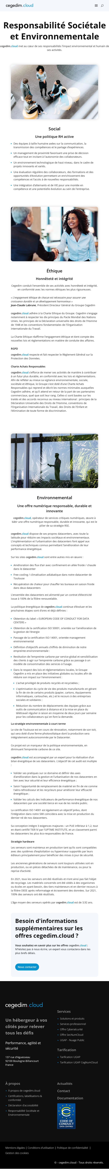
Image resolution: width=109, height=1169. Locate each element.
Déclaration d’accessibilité (23, 1105)
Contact (63, 1090)
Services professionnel (73, 1024)
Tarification (66, 1049)
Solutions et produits (72, 1018)
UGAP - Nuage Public (72, 1040)
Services (64, 1011)
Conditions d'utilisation (41, 1148)
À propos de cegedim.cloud (24, 1090)
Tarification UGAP (70, 1057)
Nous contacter (27, 967)
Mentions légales (15, 1148)
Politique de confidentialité (72, 1148)
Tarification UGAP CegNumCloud (79, 1062)
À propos (12, 1083)
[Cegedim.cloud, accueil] (19, 5)
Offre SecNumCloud (71, 1034)
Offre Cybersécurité (71, 1029)
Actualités (64, 1083)
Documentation (70, 1098)
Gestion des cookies (17, 1153)
